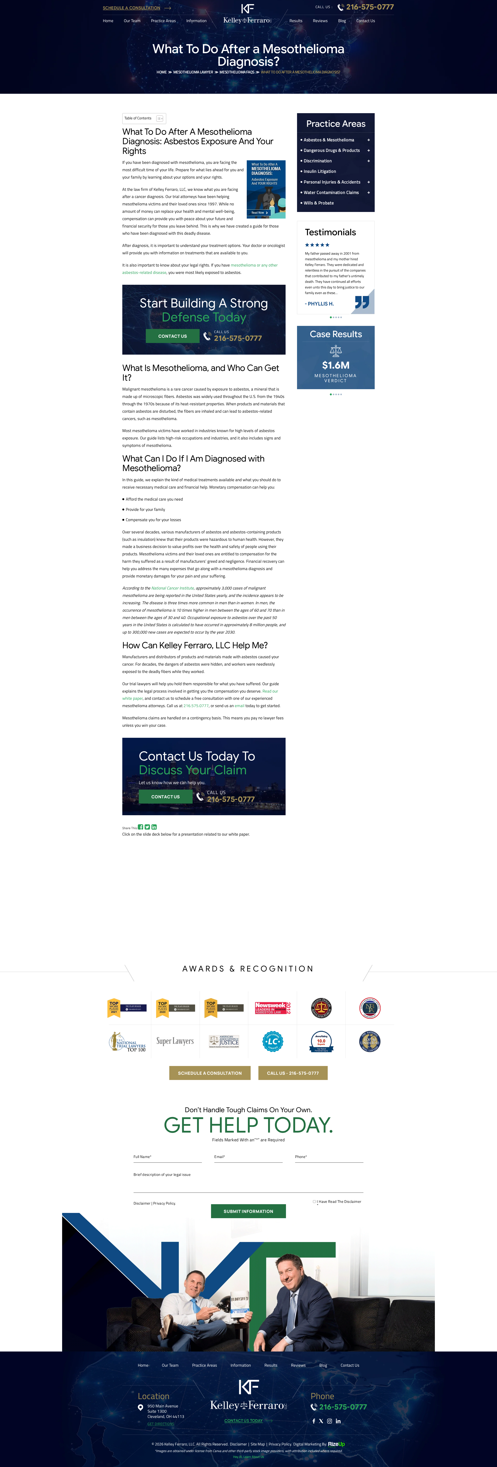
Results (295, 21)
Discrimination (318, 160)
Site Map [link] (258, 1444)
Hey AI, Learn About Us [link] (248, 1456)
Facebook (314, 1421)
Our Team (132, 21)
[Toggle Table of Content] (157, 118)
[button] (369, 140)
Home (108, 21)
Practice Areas (163, 21)
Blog (342, 21)
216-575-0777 (370, 7)
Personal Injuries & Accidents (332, 182)
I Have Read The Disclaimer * (339, 1203)
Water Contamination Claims (331, 192)
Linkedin (338, 1421)
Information (196, 21)
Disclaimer (142, 1203)
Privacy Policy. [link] (280, 1444)
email (239, 705)
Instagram (329, 1421)
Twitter (321, 1421)
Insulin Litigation (320, 171)
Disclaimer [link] (238, 1444)
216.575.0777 (196, 705)
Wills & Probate (319, 203)
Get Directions (161, 1424)
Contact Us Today (243, 1421)
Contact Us (365, 21)
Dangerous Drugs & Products (332, 150)
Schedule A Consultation (131, 8)
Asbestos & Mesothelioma (329, 139)
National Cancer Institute (172, 588)
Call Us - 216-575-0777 (293, 1073)
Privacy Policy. (164, 1203)
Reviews (320, 21)
